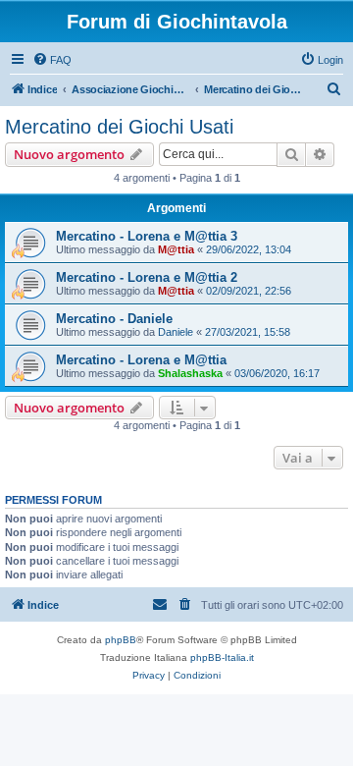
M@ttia (176, 249)
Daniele (175, 332)
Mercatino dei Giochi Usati (119, 126)
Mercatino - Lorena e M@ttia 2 (146, 277)
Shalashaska (190, 373)
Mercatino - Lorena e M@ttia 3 (146, 236)
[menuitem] (52, 60)
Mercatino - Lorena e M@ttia (141, 360)
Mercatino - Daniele (114, 318)
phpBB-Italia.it (222, 657)
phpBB (120, 639)
